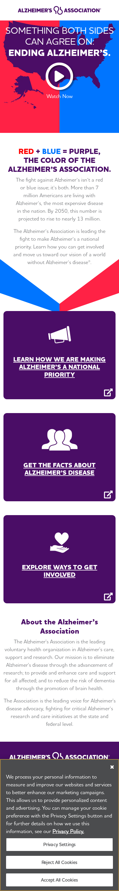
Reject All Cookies (59, 862)
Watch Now (60, 96)
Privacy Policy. (68, 831)
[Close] (112, 767)
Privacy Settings (59, 844)
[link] (59, 10)
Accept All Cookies (59, 880)
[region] (59, 825)
